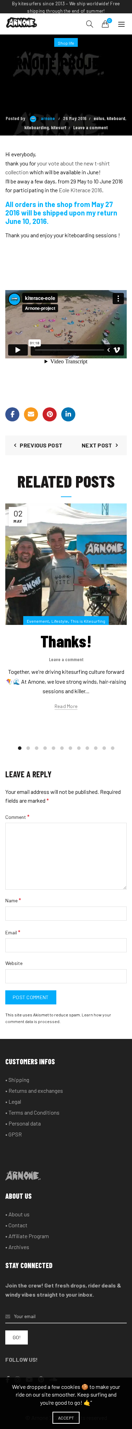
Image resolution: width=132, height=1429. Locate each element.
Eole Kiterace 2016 (80, 190)
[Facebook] (12, 414)
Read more (66, 706)
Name (13, 900)
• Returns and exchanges (34, 1090)
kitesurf (58, 127)
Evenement (38, 621)
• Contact (16, 1225)
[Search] (89, 24)
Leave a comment (90, 127)
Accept (66, 1417)
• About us (17, 1214)
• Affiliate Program (27, 1236)
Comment (17, 816)
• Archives (17, 1246)
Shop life (66, 42)
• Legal (13, 1101)
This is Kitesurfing (87, 621)
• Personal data (23, 1123)
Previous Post (41, 445)
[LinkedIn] (68, 414)
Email (12, 932)
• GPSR (13, 1134)
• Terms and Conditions (32, 1112)
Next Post (97, 445)
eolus (99, 118)
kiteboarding (36, 127)
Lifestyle (59, 621)
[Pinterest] (50, 414)
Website (14, 963)
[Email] (31, 414)
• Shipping (17, 1079)
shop (65, 204)
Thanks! (66, 641)
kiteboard (116, 118)
